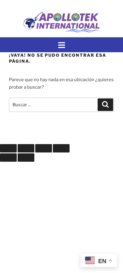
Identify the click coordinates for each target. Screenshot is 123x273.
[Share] (26, 148)
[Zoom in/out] (61, 148)
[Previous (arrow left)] (8, 157)
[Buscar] (105, 104)
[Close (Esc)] (8, 148)
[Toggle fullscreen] (43, 148)
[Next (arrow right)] (26, 157)
